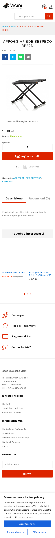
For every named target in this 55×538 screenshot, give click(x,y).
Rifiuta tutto (39, 532)
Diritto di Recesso (11, 442)
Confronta (34, 166)
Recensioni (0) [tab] (39, 198)
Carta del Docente (11, 412)
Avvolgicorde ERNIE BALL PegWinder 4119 (40, 273)
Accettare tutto (27, 524)
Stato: (5, 136)
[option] (14, 263)
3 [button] (30, 294)
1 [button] (24, 294)
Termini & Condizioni (12, 408)
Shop (13, 26)
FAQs (5, 446)
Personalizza (14, 532)
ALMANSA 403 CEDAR (13, 272)
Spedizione (8, 433)
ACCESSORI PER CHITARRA (27, 178)
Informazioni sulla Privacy (15, 437)
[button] (6, 267)
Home (5, 26)
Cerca (49, 16)
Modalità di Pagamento (14, 429)
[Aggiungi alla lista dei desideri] (18, 167)
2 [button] (27, 294)
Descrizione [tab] (14, 198)
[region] (27, 515)
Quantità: (6, 143)
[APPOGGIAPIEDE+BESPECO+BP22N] (13, 57)
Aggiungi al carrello (27, 156)
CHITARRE (7, 181)
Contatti (6, 404)
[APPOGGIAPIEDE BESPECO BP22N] (5, 57)
